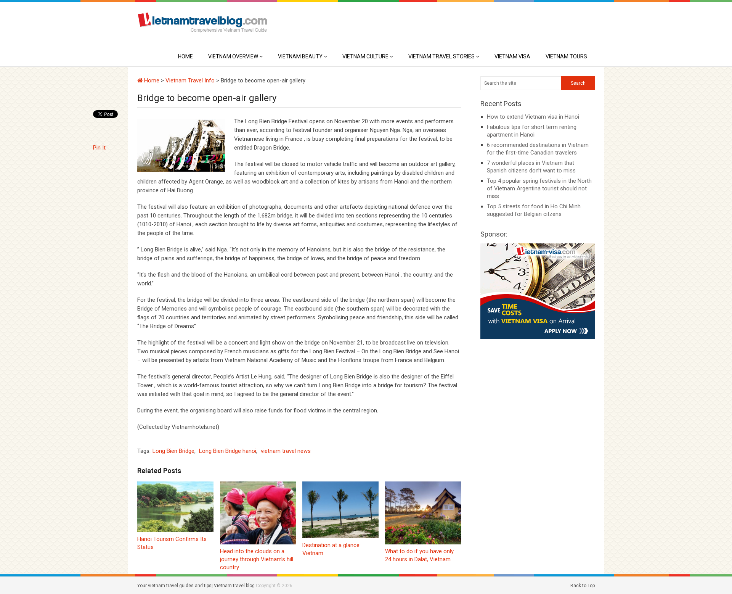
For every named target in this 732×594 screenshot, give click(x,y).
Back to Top (582, 585)
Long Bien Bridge (173, 451)
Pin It (99, 147)
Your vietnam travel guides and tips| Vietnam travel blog (196, 585)
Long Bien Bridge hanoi (227, 451)
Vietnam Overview (233, 56)
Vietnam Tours (566, 56)
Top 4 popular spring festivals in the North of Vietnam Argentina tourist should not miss (539, 188)
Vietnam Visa (512, 56)
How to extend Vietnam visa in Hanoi (533, 116)
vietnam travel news (286, 451)
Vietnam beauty (300, 56)
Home (185, 56)
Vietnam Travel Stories (441, 56)
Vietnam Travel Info (190, 80)
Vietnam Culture (365, 56)
